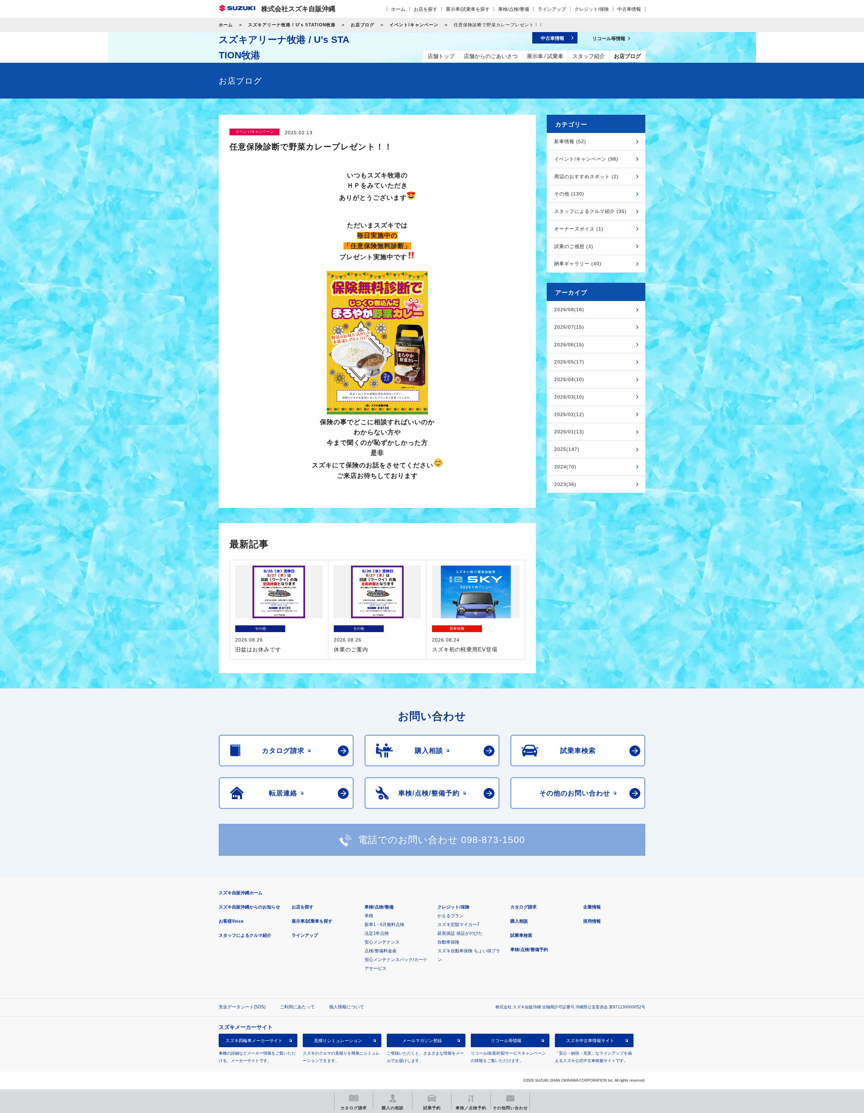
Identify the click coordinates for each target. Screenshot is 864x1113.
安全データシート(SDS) (242, 1006)
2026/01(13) (569, 431)
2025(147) (566, 449)
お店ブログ (362, 24)
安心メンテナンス (382, 942)
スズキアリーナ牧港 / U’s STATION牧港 (291, 24)
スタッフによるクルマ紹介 (245, 935)
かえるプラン (450, 915)
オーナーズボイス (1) (578, 229)
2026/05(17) (569, 361)
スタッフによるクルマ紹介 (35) (590, 211)
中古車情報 (629, 9)
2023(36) (565, 484)
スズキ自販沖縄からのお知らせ (249, 907)
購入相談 (519, 921)
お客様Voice (231, 921)
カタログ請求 (523, 907)
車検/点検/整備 (513, 9)
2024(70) (565, 466)
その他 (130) (569, 193)
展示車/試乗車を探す (468, 9)
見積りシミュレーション (338, 1040)
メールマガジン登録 (422, 1040)
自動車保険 (448, 942)
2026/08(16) (569, 309)
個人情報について (346, 1006)
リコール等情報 (506, 1040)
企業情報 (592, 907)
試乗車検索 (521, 935)
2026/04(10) (569, 379)
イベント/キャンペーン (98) (586, 159)
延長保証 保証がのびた (460, 933)
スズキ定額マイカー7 (458, 924)
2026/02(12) (569, 414)
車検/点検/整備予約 (529, 949)
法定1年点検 (376, 933)
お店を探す (425, 9)
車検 (368, 915)
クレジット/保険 (591, 9)
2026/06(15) (569, 344)
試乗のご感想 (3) (573, 246)
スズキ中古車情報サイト (590, 1040)
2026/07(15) (569, 327)
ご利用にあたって (297, 1006)
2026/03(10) (569, 397)
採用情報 (592, 921)
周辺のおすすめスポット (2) (586, 176)
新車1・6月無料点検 (384, 924)
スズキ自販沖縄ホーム (241, 892)
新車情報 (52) (570, 141)
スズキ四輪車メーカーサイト (253, 1040)
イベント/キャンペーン (413, 24)
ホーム (398, 9)
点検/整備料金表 (380, 950)
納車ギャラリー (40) (577, 263)
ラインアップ (552, 9)
